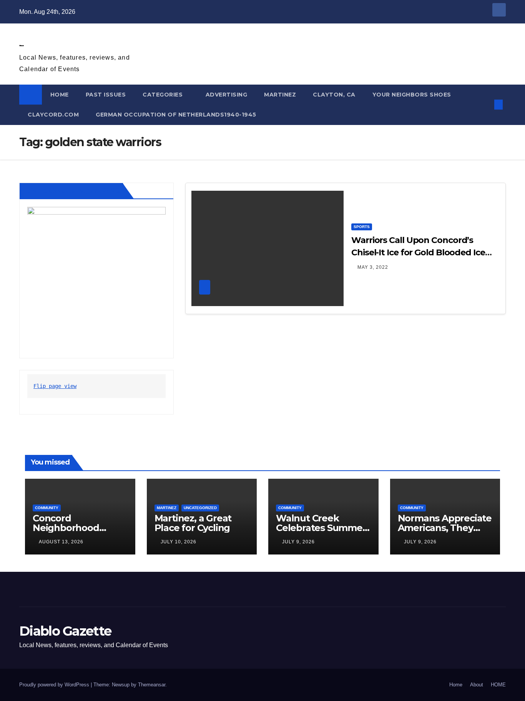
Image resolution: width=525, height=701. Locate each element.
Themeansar (151, 685)
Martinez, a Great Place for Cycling (193, 523)
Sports (362, 227)
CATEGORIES (163, 94)
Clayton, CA (334, 94)
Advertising (227, 94)
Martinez (280, 94)
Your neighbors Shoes (411, 94)
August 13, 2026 (61, 541)
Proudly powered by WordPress (55, 685)
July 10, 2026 (178, 541)
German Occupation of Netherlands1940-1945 (176, 114)
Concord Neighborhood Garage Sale (66, 528)
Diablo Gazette (21, 46)
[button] (485, 104)
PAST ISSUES (106, 94)
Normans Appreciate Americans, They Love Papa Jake (445, 528)
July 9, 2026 (298, 541)
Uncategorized (200, 508)
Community (46, 508)
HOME (59, 94)
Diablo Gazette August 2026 (72, 190)
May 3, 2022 (372, 267)
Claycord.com (53, 114)
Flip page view (54, 386)
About (476, 685)
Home (455, 685)
